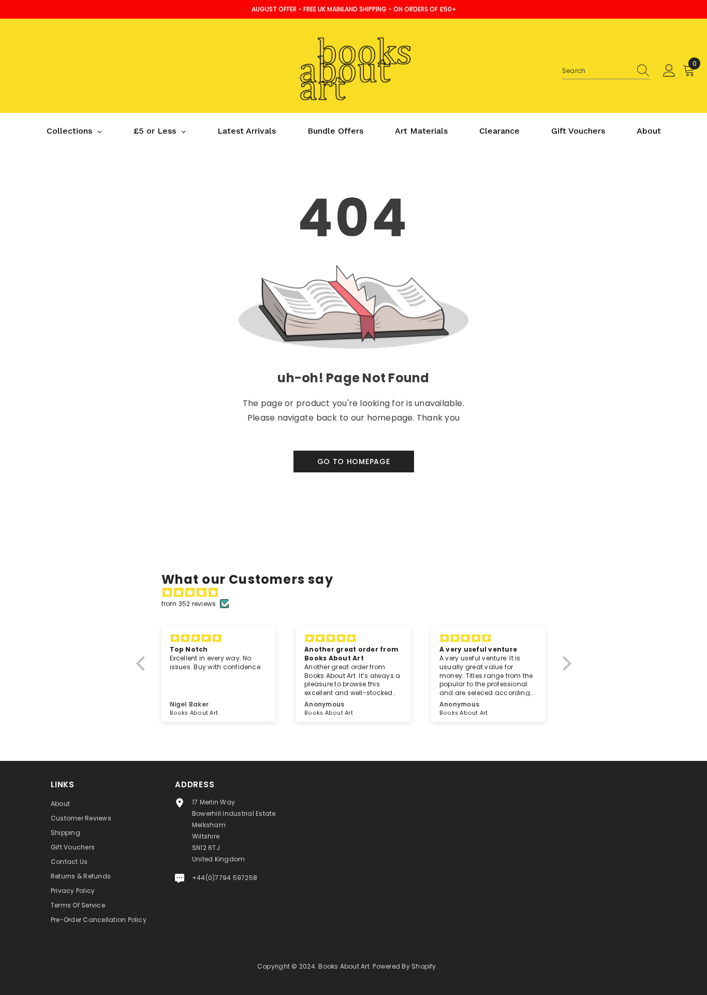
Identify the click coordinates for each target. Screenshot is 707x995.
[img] (358, 592)
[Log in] (669, 71)
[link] (353, 368)
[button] (143, 663)
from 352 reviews (188, 603)
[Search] (606, 71)
